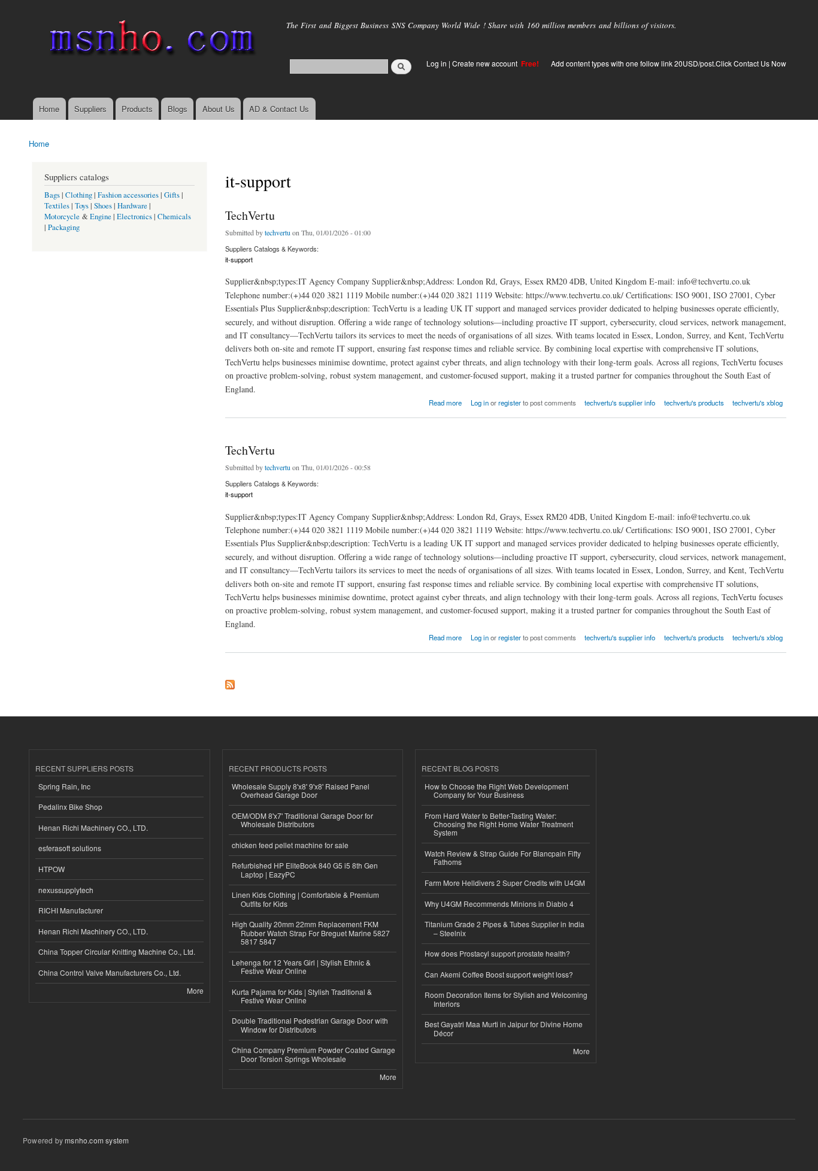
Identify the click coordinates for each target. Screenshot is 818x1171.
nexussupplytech (65, 890)
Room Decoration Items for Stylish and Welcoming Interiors (506, 999)
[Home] (150, 40)
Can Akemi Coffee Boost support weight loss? (499, 974)
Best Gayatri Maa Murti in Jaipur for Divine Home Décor (504, 1028)
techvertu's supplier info (619, 402)
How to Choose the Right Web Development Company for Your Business (496, 790)
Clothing (78, 195)
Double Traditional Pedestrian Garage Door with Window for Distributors (310, 1024)
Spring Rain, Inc (64, 786)
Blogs (177, 108)
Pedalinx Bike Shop (70, 806)
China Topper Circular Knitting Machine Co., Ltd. (116, 951)
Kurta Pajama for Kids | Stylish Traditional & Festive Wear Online (302, 996)
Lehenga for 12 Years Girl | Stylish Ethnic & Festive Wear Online (301, 966)
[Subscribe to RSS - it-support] (230, 681)
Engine (100, 216)
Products (137, 108)
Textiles (56, 206)
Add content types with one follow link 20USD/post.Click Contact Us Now (668, 63)
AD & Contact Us (279, 108)
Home (49, 108)
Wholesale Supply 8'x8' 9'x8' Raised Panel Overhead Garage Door (300, 790)
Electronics (134, 216)
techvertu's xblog (757, 402)
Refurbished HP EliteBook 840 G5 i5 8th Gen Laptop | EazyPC (305, 869)
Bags (52, 195)
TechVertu (250, 215)
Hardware (132, 206)
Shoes (103, 206)
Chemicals (174, 216)
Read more (445, 401)
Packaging (64, 227)
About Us (218, 108)
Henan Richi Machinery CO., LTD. (93, 827)
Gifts (172, 195)
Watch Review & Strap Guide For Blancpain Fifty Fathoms (503, 857)
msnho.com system (97, 1140)
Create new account (485, 63)
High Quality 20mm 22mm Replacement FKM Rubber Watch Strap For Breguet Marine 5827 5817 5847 (311, 932)
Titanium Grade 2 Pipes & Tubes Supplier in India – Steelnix (504, 928)
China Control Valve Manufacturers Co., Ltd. (109, 972)
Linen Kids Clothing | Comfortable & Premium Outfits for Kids (305, 898)
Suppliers (90, 108)
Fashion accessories (128, 195)
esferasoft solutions (69, 848)
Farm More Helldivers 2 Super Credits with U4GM (505, 883)
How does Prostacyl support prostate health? (497, 953)
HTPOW (51, 869)
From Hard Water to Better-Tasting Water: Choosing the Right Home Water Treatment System (499, 824)
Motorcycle (62, 216)
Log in (436, 63)
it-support (239, 259)
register (509, 402)
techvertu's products (694, 402)
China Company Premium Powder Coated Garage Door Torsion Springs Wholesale (313, 1054)
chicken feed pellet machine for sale (290, 845)
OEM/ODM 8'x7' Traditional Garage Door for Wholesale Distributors (302, 819)
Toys (82, 206)
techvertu (277, 232)
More (195, 990)
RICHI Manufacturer (70, 910)
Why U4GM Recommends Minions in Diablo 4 (499, 903)
